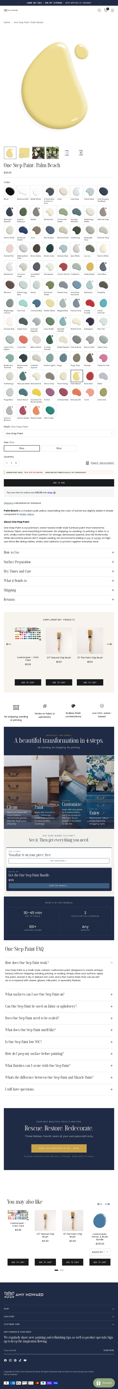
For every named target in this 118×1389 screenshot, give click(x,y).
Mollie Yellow (27, 514)
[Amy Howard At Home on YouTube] (25, 1361)
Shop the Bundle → (59, 886)
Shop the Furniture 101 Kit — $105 (59, 1148)
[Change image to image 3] (38, 153)
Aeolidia (13, 1374)
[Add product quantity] (16, 463)
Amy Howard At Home (30, 1371)
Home (7, 22)
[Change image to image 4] (52, 153)
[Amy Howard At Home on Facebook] (6, 1361)
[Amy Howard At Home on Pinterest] (15, 1361)
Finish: (16, 426)
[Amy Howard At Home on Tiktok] (20, 1361)
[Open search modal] (99, 10)
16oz (21, 448)
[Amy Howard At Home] (11, 10)
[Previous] (18, 3)
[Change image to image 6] (81, 153)
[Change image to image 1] (10, 153)
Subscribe (109, 1350)
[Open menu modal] (112, 10)
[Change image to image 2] (24, 153)
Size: (9, 442)
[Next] (99, 3)
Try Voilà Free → (59, 861)
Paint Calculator (102, 463)
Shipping (9, 503)
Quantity (9, 456)
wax (88, 538)
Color (7, 182)
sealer (97, 538)
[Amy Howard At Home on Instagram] (10, 1361)
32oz (59, 448)
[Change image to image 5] (67, 153)
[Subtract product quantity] (7, 463)
